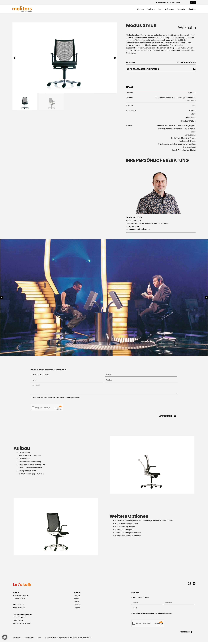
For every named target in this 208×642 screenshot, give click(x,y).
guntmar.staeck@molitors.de (138, 229)
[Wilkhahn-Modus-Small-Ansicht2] (64, 57)
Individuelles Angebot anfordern (142, 69)
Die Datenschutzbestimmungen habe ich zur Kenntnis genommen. (56, 398)
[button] (14, 58)
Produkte (151, 9)
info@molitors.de (19, 607)
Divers (47, 375)
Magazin (181, 9)
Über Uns (192, 9)
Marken (140, 9)
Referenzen (169, 9)
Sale (159, 9)
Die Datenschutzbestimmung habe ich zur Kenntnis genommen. (152, 613)
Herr (34, 375)
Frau (40, 375)
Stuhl (194, 105)
